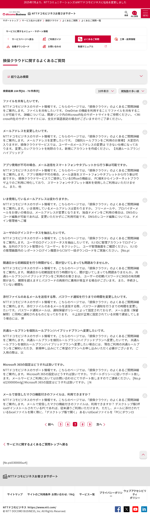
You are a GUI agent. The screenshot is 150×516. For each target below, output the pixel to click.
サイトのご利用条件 (38, 494)
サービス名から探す (32, 20)
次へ (99, 424)
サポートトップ (10, 20)
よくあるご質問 (70, 20)
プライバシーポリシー (111, 494)
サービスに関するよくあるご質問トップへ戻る (37, 444)
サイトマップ (15, 494)
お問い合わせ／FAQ (63, 494)
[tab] (145, 13)
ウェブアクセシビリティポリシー (134, 494)
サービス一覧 (87, 494)
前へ (51, 424)
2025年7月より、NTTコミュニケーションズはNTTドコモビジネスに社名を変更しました (75, 2)
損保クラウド (52, 20)
